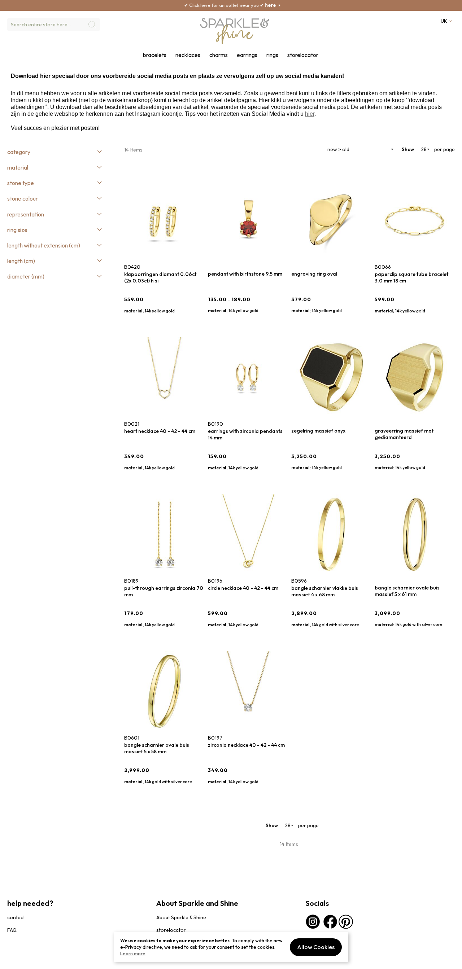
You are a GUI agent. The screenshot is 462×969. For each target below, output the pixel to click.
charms (218, 55)
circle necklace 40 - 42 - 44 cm (243, 588)
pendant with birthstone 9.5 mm (245, 274)
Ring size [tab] (17, 229)
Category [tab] (18, 151)
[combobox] (53, 24)
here (235, 5)
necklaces (187, 55)
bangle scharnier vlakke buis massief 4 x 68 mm (324, 591)
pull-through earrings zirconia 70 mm (163, 591)
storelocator (302, 55)
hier (309, 114)
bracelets (154, 55)
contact (16, 917)
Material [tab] (17, 167)
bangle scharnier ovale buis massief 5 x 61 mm (407, 590)
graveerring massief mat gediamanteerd (404, 434)
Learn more (132, 953)
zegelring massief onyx (318, 431)
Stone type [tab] (20, 183)
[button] (446, 21)
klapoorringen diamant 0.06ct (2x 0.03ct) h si (160, 277)
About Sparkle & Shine (181, 917)
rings (272, 55)
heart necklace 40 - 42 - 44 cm (159, 431)
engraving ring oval (314, 274)
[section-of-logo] (235, 31)
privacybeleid (20, 960)
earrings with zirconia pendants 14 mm (245, 434)
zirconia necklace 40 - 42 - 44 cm (246, 745)
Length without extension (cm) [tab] (43, 245)
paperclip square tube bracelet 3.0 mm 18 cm (411, 277)
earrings (247, 55)
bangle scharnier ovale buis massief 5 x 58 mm (156, 748)
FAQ (12, 930)
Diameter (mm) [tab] (25, 276)
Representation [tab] (25, 214)
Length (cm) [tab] (21, 260)
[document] (231, 947)
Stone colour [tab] (22, 198)
